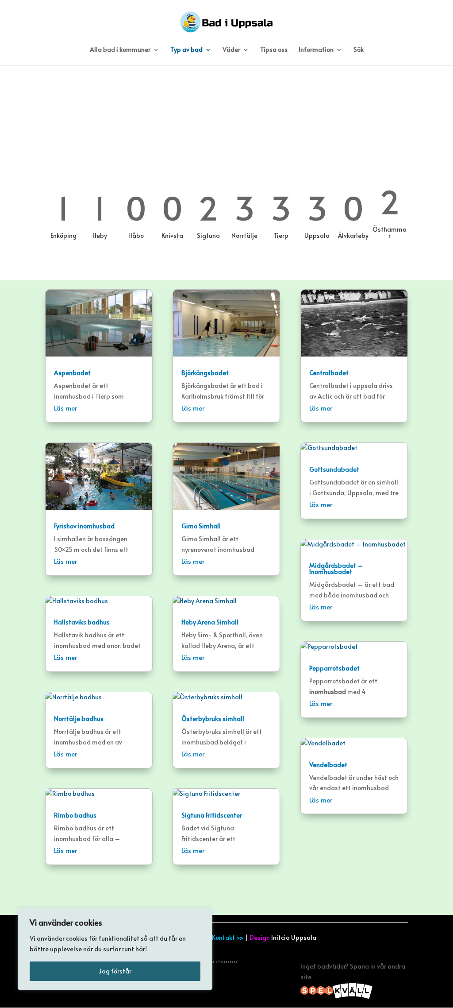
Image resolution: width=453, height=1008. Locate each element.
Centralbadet (329, 372)
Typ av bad (186, 50)
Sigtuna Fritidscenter (211, 815)
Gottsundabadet (334, 469)
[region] (115, 949)
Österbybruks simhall (212, 718)
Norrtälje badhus (79, 718)
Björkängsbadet (205, 372)
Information (316, 50)
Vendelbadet (328, 764)
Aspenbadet (72, 372)
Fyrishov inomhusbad (84, 526)
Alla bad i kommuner (120, 50)
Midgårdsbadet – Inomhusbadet (336, 568)
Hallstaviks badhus (82, 622)
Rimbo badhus (75, 815)
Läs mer (65, 407)
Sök (358, 50)
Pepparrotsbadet (334, 668)
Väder (231, 50)
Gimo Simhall (201, 526)
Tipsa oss (274, 50)
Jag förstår (115, 971)
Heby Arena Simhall (209, 622)
